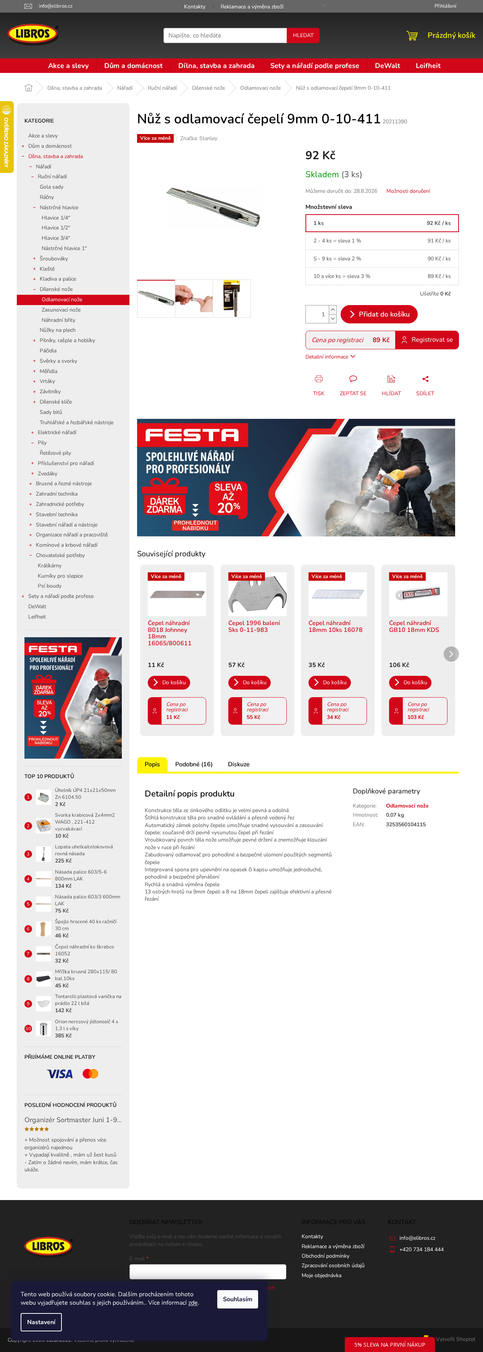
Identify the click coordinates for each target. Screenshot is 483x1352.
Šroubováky (54, 258)
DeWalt (37, 606)
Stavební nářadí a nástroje (66, 524)
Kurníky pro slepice (60, 576)
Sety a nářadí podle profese (61, 596)
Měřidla (48, 371)
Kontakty (194, 6)
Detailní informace (326, 356)
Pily (42, 442)
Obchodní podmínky (325, 1256)
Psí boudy (49, 586)
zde (193, 1303)
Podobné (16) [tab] (194, 764)
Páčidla (48, 350)
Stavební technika (57, 514)
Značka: (198, 138)
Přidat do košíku (384, 314)
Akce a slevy (43, 135)
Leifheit (37, 616)
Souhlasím (237, 1299)
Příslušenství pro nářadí (66, 463)
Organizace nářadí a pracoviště (72, 534)
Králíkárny (49, 565)
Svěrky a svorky (58, 361)
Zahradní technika (57, 494)
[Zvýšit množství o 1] (332, 309)
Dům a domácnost (50, 146)
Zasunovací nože (61, 309)
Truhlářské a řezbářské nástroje (76, 422)
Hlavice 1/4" (56, 217)
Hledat (303, 35)
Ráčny (47, 197)
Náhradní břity (58, 320)
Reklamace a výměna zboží (252, 6)
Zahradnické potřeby (60, 504)
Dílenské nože (56, 289)
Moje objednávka (321, 1275)
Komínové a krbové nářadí (66, 545)
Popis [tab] (152, 764)
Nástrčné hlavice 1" (64, 248)
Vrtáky (47, 381)
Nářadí (43, 166)
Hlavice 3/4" (56, 238)
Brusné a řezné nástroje (64, 483)
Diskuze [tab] (239, 764)
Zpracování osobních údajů (333, 1265)
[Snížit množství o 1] (332, 318)
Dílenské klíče (56, 401)
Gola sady (51, 187)
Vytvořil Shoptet (455, 1339)
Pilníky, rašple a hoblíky (67, 340)
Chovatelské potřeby (60, 555)
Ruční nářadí (52, 176)
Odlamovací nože (62, 299)
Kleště (47, 269)
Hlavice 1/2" (56, 227)
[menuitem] (68, 65)
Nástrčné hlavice (59, 207)
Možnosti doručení (408, 191)
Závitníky (50, 391)
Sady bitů (51, 412)
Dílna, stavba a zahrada (55, 156)
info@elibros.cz (417, 1238)
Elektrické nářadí (57, 432)
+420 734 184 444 (421, 1249)
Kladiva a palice (58, 279)
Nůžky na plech (58, 330)
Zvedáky (47, 473)
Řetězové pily (55, 453)
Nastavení (41, 1322)
